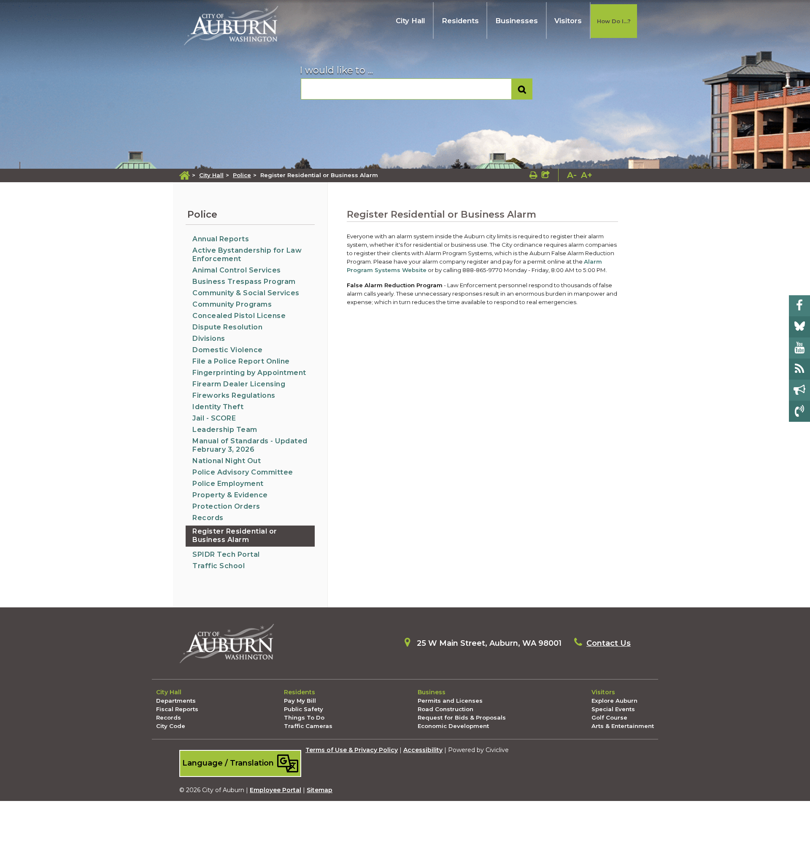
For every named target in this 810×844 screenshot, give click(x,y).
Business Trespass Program (244, 282)
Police (242, 175)
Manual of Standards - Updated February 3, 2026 (250, 445)
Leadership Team (224, 430)
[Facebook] (799, 305)
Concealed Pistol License (239, 316)
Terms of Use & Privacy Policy (351, 750)
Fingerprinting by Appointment (249, 373)
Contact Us (608, 643)
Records (208, 518)
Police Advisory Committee (242, 472)
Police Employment (228, 484)
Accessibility (423, 750)
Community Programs (232, 304)
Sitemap (319, 790)
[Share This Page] (546, 175)
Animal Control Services (236, 270)
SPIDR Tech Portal (226, 554)
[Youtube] (799, 348)
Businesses (516, 20)
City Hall (410, 20)
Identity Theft (217, 407)
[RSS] (799, 369)
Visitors (568, 20)
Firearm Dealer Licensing (238, 384)
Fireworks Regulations (233, 395)
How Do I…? (614, 21)
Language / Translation (229, 763)
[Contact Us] (799, 411)
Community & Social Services (246, 293)
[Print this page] (533, 175)
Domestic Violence (227, 350)
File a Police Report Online (241, 361)
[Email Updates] (799, 390)
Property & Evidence (230, 495)
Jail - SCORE (214, 418)
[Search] (522, 89)
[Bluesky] (799, 326)
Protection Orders (226, 506)
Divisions (208, 338)
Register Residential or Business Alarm (234, 535)
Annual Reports (220, 239)
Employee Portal (275, 790)
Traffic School (218, 566)
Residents (460, 20)
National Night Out (226, 461)
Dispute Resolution (227, 327)
